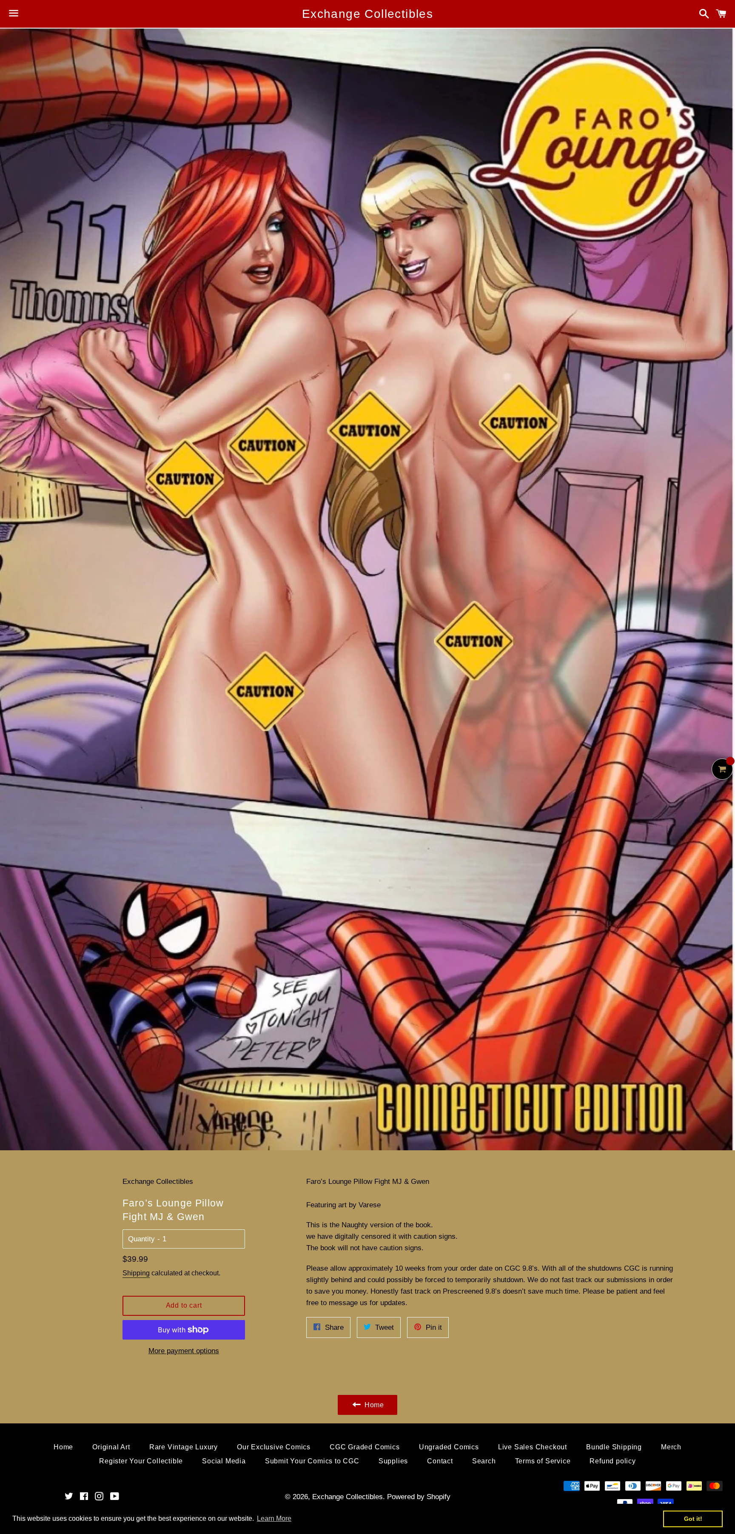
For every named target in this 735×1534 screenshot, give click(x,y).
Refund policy (612, 1461)
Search (484, 1461)
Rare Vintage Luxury (183, 1447)
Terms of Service (543, 1461)
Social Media (224, 1461)
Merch (671, 1447)
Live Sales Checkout (532, 1447)
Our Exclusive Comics (274, 1447)
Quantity (141, 1239)
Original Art (111, 1447)
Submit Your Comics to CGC (312, 1461)
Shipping (136, 1273)
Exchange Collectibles (367, 13)
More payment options (183, 1351)
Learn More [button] (274, 1518)
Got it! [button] (693, 1518)
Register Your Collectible (141, 1461)
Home (63, 1447)
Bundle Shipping (614, 1447)
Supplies (393, 1461)
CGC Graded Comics (365, 1447)
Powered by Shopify (418, 1497)
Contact (440, 1461)
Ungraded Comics (449, 1447)
